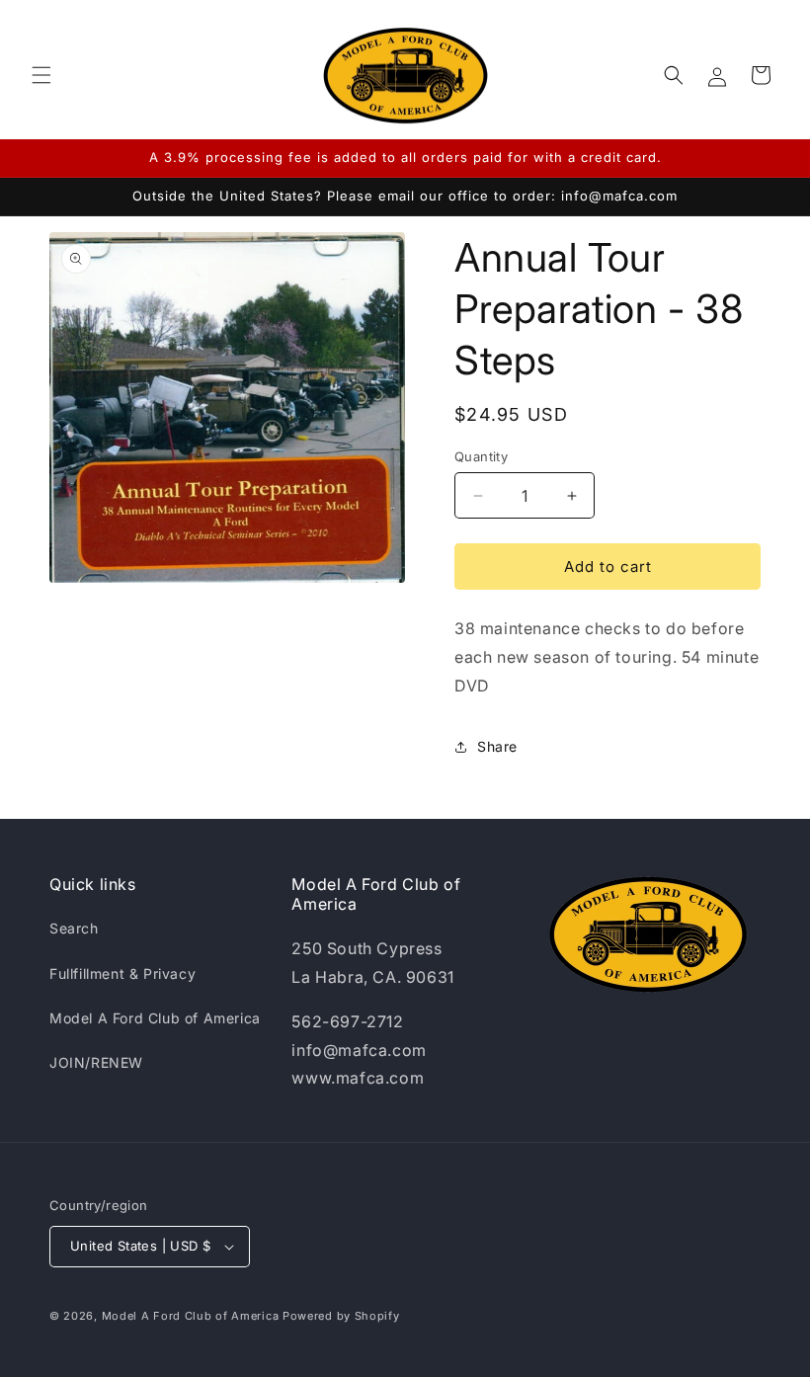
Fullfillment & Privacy (122, 973)
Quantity (481, 456)
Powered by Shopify (341, 1316)
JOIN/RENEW (96, 1062)
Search (74, 928)
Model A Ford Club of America (155, 1018)
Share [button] (497, 746)
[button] (41, 75)
